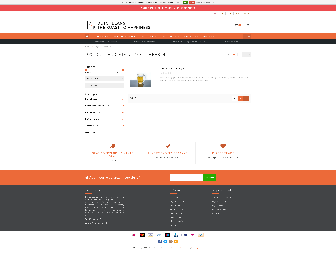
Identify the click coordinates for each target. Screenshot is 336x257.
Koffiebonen (100, 36)
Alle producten (219, 213)
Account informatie (221, 198)
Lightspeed (176, 248)
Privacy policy (176, 209)
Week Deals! (209, 36)
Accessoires (190, 36)
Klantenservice (177, 221)
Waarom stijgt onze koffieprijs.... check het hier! (167, 8)
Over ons (174, 198)
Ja (185, 2)
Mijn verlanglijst (219, 209)
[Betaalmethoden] (133, 235)
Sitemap (174, 225)
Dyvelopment (197, 248)
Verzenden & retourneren (181, 217)
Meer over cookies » (205, 2)
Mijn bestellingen (220, 201)
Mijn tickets (217, 205)
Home (87, 47)
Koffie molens (170, 36)
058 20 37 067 (94, 219)
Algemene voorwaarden (181, 201)
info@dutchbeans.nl (97, 223)
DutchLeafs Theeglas (172, 68)
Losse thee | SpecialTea (124, 36)
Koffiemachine (149, 36)
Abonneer (209, 177)
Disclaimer (175, 205)
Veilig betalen (176, 213)
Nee (192, 2)
